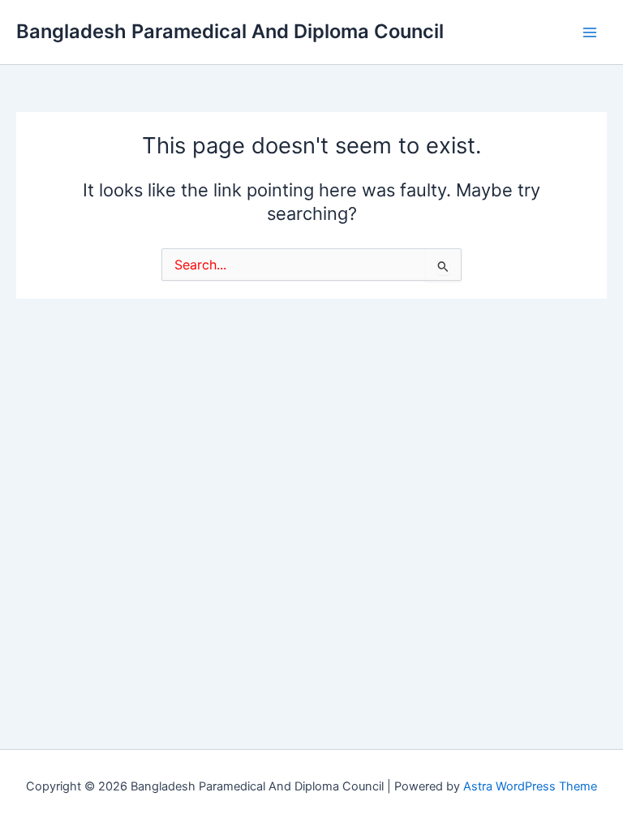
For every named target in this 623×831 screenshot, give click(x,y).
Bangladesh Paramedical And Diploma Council (230, 31)
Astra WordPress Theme (530, 786)
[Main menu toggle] (590, 32)
